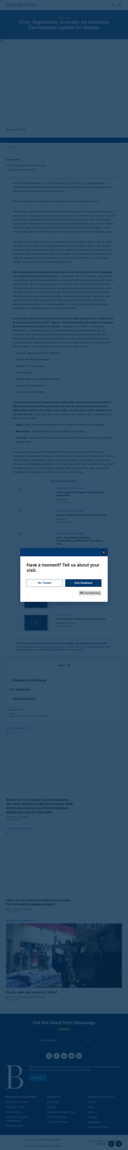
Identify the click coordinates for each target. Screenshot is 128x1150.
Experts (91, 1101)
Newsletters (94, 1121)
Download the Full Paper (22, 169)
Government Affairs (97, 1126)
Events (91, 1106)
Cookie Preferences (58, 1121)
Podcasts (92, 1116)
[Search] (114, 5)
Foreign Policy (13, 1111)
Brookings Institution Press (61, 1111)
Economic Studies (15, 1106)
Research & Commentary (100, 1096)
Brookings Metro (17, 709)
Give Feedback (83, 583)
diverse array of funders (54, 646)
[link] (30, 680)
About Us (54, 1096)
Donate (38, 1077)
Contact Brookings (57, 1116)
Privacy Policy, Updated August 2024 (43, 1139)
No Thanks (44, 583)
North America (16, 716)
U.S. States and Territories (37, 716)
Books (90, 1111)
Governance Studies (17, 1101)
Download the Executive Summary (27, 165)
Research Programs (21, 1096)
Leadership (53, 1101)
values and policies (94, 646)
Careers (51, 1106)
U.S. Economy (19, 690)
